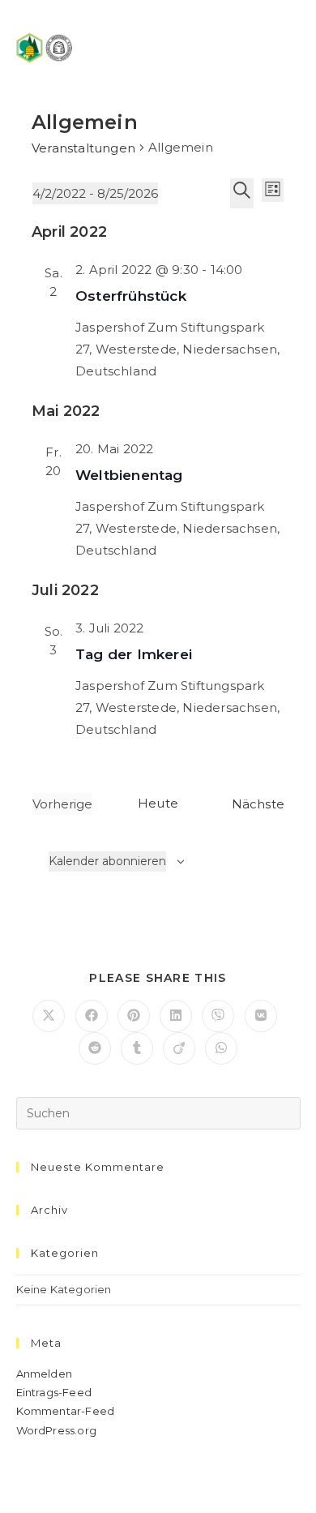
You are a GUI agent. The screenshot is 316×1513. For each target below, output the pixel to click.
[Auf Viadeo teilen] (179, 1048)
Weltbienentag (129, 475)
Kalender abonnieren (107, 861)
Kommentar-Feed (65, 1410)
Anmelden (44, 1373)
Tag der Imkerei (133, 654)
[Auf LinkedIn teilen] (176, 1016)
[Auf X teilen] (48, 1016)
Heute (158, 803)
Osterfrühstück (130, 296)
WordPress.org (56, 1430)
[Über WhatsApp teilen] (221, 1048)
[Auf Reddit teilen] (95, 1048)
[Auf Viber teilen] (218, 1016)
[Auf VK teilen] (261, 1016)
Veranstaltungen (83, 148)
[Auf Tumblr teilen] (137, 1048)
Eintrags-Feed (54, 1392)
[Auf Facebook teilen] (91, 1016)
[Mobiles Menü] (292, 47)
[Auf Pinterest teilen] (133, 1016)
